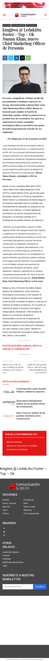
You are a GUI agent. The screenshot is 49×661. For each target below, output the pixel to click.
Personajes (31, 25)
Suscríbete (39, 587)
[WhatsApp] (28, 57)
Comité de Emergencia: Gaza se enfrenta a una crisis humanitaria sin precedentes (36, 368)
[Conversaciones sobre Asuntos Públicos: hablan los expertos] (9, 391)
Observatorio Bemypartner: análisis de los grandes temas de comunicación (30, 404)
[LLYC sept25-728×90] (24, 10)
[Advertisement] (24, 620)
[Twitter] (10, 57)
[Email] (22, 57)
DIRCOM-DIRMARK (18, 25)
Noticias (6, 25)
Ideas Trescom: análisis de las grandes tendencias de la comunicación (30, 416)
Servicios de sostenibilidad (17, 450)
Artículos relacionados (16, 381)
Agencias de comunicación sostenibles (22, 446)
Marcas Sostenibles (14, 442)
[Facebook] (5, 57)
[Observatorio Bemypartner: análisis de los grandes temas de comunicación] (9, 403)
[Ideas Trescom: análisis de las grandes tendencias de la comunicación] (9, 416)
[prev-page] (4, 425)
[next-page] (8, 425)
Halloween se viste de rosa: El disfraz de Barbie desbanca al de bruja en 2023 (13, 368)
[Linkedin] (16, 57)
